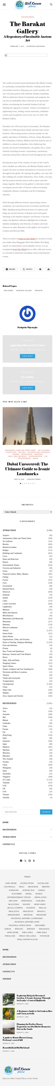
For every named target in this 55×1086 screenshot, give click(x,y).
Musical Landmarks (10, 628)
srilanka (42, 932)
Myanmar (6, 756)
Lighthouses (7, 607)
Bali (4, 717)
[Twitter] (25, 861)
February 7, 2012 (17, 46)
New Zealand (8, 759)
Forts (5, 583)
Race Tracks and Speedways (13, 651)
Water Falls (7, 690)
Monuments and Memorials (13, 619)
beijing (46, 887)
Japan (5, 744)
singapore (13, 932)
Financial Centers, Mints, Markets (15, 574)
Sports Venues (8, 666)
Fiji (4, 732)
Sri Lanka (6, 780)
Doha (29, 894)
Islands (5, 598)
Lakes (5, 601)
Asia (4, 711)
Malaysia (6, 610)
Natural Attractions (20, 925)
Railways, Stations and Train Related (17, 654)
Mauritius (6, 753)
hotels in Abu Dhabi (27, 239)
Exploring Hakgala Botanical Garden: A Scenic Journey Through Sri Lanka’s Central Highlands (33, 998)
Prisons (5, 648)
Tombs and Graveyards (11, 678)
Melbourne (14, 915)
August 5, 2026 (22, 1004)
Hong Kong (7, 735)
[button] (20, 483)
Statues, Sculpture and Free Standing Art (18, 669)
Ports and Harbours (10, 645)
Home (6, 822)
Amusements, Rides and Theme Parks (20, 450)
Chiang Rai (28, 890)
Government (7, 586)
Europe (5, 729)
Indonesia (6, 741)
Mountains (7, 622)
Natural (5, 631)
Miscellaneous (8, 616)
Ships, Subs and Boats (17, 456)
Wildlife (6, 693)
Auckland (43, 883)
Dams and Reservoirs (11, 559)
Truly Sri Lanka (28, 936)
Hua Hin (13, 901)
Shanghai (45, 929)
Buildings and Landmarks (39, 452)
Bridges (5, 550)
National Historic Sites (27, 922)
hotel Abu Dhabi (20, 249)
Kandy (27, 904)
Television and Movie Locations (15, 672)
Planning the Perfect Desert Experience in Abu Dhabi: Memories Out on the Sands (34, 1026)
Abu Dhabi (9, 290)
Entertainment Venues (11, 565)
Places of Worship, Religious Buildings (17, 642)
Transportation (35, 456)
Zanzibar (6, 798)
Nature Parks (7, 633)
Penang (19, 929)
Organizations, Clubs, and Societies (16, 639)
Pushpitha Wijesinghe (36, 46)
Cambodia (6, 723)
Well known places (28, 939)
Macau (43, 908)
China (5, 726)
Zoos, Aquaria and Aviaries (13, 696)
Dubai (39, 894)
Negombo (40, 925)
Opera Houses (8, 636)
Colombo (17, 894)
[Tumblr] (34, 861)
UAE (45, 456)
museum (39, 290)
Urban (35, 458)
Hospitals (39, 454)
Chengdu (14, 890)
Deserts (16, 454)
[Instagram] (30, 861)
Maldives (6, 747)
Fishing (5, 577)
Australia (6, 714)
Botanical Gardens (9, 547)
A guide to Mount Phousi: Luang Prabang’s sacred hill (17, 1038)
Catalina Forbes (34, 479)
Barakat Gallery (24, 290)
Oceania (6, 762)
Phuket (31, 929)
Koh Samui (40, 904)
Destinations (26, 454)
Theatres (6, 675)
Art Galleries (44, 450)
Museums (6, 625)
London (31, 908)
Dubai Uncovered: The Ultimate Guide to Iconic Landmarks (27, 468)
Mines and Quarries (10, 613)
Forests (5, 580)
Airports (6, 535)
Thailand (6, 783)
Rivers (5, 657)
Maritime (6, 750)
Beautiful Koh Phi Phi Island (16, 1048)
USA (4, 792)
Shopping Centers (9, 663)
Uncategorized (27, 17)
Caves (5, 556)
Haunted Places (8, 589)
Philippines (7, 768)
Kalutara (14, 904)
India (5, 738)
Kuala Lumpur (15, 908)
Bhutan (5, 720)
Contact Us (9, 844)
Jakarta (41, 901)
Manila (41, 911)
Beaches (22, 452)
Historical (6, 592)
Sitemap (7, 979)
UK (4, 789)
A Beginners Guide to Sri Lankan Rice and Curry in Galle (34, 1012)
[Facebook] (21, 861)
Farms (5, 571)
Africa (5, 708)
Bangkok (33, 887)
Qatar (5, 771)
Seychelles (7, 774)
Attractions (11, 452)
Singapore (6, 777)
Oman (5, 765)
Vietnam (6, 795)
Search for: (8, 807)
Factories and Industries (12, 568)
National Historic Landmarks (27, 918)
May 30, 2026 (19, 479)
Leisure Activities (9, 604)
